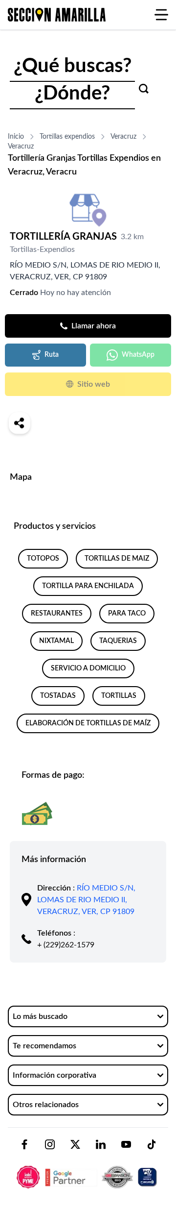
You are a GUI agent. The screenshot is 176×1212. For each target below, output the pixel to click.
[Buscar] (144, 89)
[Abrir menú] (161, 15)
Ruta (51, 354)
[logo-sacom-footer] (88, 1168)
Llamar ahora (93, 326)
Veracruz (123, 136)
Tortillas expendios (67, 136)
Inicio (16, 136)
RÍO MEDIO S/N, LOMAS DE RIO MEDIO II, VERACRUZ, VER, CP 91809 (86, 899)
